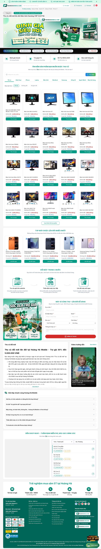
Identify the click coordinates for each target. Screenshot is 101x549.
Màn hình (46, 80)
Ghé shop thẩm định (66, 51)
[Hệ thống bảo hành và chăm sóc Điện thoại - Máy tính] (82, 520)
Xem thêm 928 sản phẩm (50, 223)
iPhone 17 (55, 8)
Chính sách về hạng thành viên (35, 523)
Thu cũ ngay (13, 119)
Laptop (37, 80)
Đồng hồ (73, 80)
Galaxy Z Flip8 (35, 8)
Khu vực (48, 320)
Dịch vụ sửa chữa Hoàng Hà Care (59, 509)
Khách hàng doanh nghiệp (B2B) (59, 511)
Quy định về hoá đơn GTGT (35, 521)
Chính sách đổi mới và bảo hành (36, 508)
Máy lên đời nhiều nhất (10, 51)
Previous (4, 1)
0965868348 (59, 451)
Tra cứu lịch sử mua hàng (57, 521)
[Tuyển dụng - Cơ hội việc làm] (82, 526)
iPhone (28, 80)
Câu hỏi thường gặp (51, 51)
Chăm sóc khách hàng (57, 507)
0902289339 (59, 475)
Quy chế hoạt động (33, 517)
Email (73, 313)
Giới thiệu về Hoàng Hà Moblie (58, 503)
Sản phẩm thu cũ (25, 51)
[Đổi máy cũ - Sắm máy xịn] (50, 32)
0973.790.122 (59, 459)
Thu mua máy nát (38, 51)
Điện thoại (18, 80)
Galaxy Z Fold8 (48, 8)
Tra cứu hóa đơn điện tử (57, 523)
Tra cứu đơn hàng (56, 515)
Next (96, 1)
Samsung (64, 80)
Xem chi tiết (67, 451)
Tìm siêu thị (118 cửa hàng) (58, 519)
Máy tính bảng (92, 80)
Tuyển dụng (54, 513)
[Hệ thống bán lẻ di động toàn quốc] (82, 513)
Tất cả (9, 80)
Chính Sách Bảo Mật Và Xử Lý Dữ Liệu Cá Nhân (39, 513)
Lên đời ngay (13, 261)
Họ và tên (48, 307)
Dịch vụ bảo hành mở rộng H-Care (36, 510)
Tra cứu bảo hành (56, 517)
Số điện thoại (49, 313)
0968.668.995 (59, 467)
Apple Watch (82, 80)
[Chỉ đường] (93, 449)
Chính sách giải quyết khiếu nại (35, 515)
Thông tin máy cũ (50, 326)
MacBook (55, 80)
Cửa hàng (74, 320)
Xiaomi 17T (41, 8)
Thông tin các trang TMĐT (58, 505)
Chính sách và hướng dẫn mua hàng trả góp (38, 503)
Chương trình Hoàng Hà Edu (35, 519)
